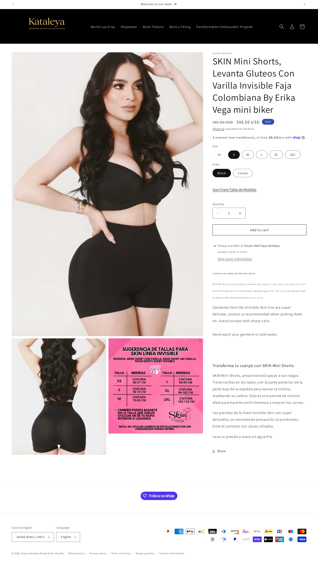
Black (221, 173)
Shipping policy (145, 553)
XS (221, 155)
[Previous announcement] (13, 4)
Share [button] (221, 451)
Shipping (218, 128)
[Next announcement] (305, 4)
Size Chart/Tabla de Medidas (235, 189)
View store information (235, 259)
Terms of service (121, 553)
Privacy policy (98, 553)
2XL (293, 155)
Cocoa (243, 173)
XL (276, 155)
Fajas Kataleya (30, 553)
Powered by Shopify (52, 553)
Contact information (171, 553)
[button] (282, 27)
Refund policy (76, 553)
